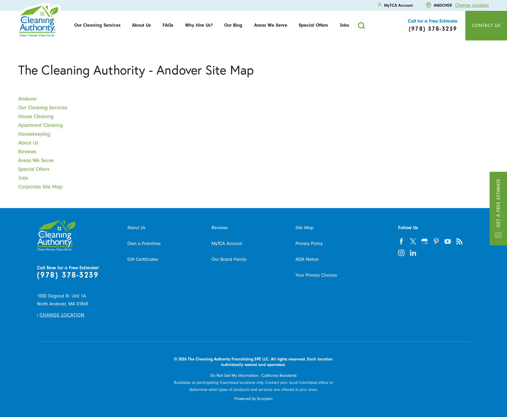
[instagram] (401, 253)
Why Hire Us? (199, 25)
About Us (141, 25)
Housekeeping (34, 134)
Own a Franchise (144, 243)
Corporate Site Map (40, 187)
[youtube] (447, 241)
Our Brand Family (229, 259)
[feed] (459, 241)
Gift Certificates (142, 259)
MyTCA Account (227, 243)
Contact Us (486, 25)
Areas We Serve (270, 25)
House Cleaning (35, 116)
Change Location (472, 5)
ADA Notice (307, 259)
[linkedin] (413, 253)
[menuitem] (97, 25)
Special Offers (313, 25)
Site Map (304, 227)
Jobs (344, 25)
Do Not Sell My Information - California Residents (253, 375)
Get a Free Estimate (498, 202)
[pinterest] (436, 241)
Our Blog (233, 25)
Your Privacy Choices (316, 275)
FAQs (168, 25)
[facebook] (401, 241)
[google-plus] (424, 241)
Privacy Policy (309, 243)
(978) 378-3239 (68, 275)
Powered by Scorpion (253, 398)
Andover (27, 99)
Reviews (27, 151)
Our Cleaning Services (97, 25)
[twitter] (413, 241)
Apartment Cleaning (40, 125)
